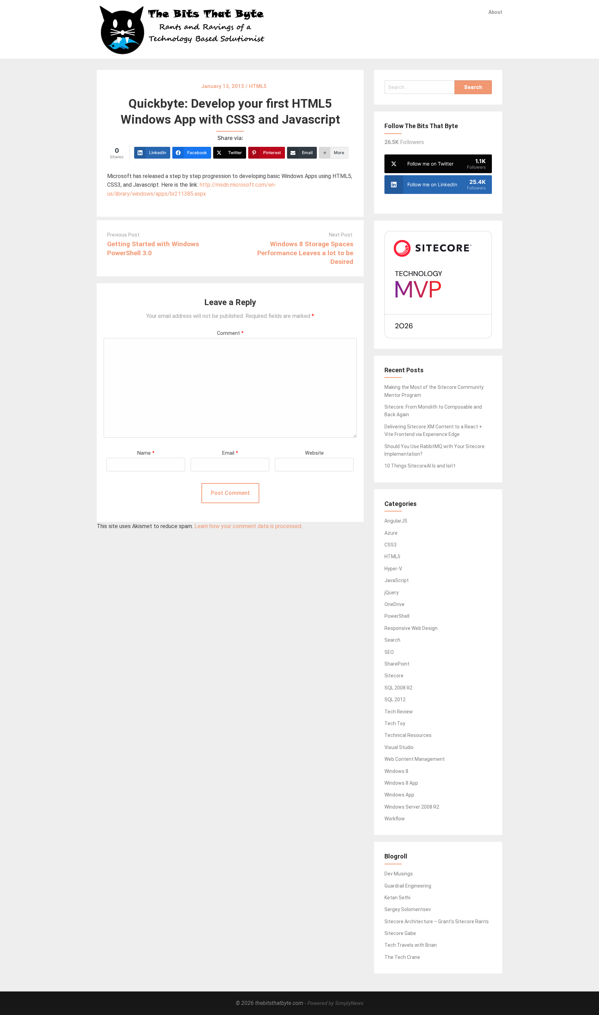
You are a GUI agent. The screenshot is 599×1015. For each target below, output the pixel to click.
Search (392, 640)
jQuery (391, 592)
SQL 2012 (395, 699)
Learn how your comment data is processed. (248, 526)
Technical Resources (408, 735)
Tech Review (398, 711)
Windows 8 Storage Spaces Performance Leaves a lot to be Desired (305, 252)
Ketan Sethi (397, 897)
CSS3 (390, 544)
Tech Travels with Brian (410, 945)
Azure (391, 533)
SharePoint (396, 664)
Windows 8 (396, 771)
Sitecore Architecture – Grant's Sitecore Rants (436, 921)
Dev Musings (398, 873)
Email (230, 453)
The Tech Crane (402, 957)
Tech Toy (394, 723)
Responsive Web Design (410, 628)
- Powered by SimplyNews (334, 1003)
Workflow (394, 818)
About (495, 12)
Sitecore (393, 675)
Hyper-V (393, 568)
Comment (230, 333)
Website (314, 453)
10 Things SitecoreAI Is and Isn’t (419, 466)
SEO (389, 652)
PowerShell (396, 616)
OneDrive (394, 604)
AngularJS (395, 521)
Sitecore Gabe (400, 933)
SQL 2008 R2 (398, 688)
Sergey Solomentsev (407, 909)
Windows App (399, 795)
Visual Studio (399, 747)
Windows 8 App (401, 783)
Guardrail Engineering (407, 886)
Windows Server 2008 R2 (411, 807)
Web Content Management (414, 759)
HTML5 (392, 556)
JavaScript (396, 580)
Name (146, 453)
